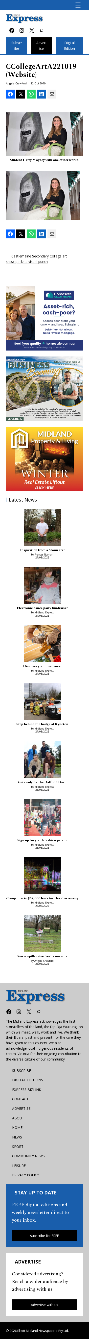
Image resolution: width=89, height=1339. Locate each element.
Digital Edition (69, 45)
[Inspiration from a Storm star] (42, 528)
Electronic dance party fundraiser (42, 608)
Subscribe (16, 45)
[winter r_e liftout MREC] (44, 459)
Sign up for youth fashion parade (42, 840)
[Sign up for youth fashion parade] (42, 818)
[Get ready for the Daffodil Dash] (42, 760)
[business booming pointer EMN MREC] (44, 388)
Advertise (41, 45)
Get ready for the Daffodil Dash (42, 782)
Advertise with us (44, 1304)
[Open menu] (78, 5)
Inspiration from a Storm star (42, 550)
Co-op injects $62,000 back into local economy (42, 898)
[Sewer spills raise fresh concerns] (42, 934)
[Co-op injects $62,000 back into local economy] (42, 876)
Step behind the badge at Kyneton (42, 724)
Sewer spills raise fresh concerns (42, 956)
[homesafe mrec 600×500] (44, 318)
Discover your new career (42, 666)
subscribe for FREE (44, 1235)
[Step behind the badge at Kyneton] (42, 702)
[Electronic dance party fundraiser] (42, 586)
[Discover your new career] (42, 644)
